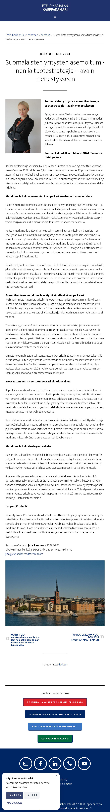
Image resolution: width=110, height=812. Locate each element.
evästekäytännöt (82, 808)
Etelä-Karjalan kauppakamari (54, 7)
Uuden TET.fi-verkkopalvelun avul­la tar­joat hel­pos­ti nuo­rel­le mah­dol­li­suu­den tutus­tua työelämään (25, 640)
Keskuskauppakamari (55, 738)
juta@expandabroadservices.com (24, 554)
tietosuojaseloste (62, 808)
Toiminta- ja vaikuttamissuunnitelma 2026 (55, 702)
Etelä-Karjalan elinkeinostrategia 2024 (55, 714)
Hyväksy (14, 795)
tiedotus (63, 664)
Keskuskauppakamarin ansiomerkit (55, 726)
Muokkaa (14, 802)
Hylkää (32, 795)
